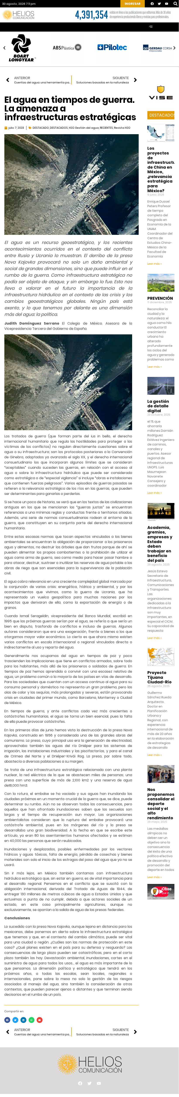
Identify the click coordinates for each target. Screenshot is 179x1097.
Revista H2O (122, 128)
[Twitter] (159, 4)
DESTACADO (41, 128)
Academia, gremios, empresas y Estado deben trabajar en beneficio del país (159, 544)
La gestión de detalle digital (158, 406)
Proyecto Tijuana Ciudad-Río (159, 677)
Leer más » (154, 264)
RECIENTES (106, 128)
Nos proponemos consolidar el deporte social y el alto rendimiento (160, 804)
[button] (175, 3)
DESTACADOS (59, 128)
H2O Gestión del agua (84, 128)
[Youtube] (167, 4)
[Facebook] (152, 4)
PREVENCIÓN (160, 298)
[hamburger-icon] (150, 27)
